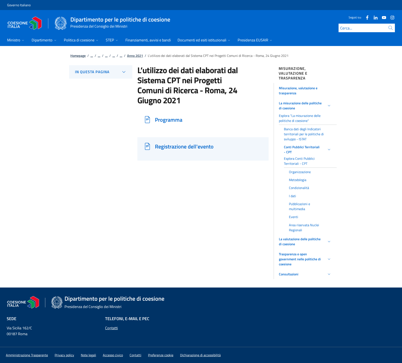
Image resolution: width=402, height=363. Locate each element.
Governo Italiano (19, 5)
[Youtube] (382, 17)
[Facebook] (365, 17)
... (91, 55)
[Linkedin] (374, 17)
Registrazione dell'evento (184, 146)
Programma (168, 119)
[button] (305, 90)
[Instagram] (391, 17)
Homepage (78, 55)
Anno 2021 (135, 55)
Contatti (111, 328)
